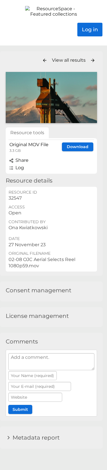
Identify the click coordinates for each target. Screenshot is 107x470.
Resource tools (27, 132)
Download (77, 146)
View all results (69, 60)
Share (21, 160)
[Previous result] (45, 60)
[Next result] (92, 60)
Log (19, 167)
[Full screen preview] (51, 97)
